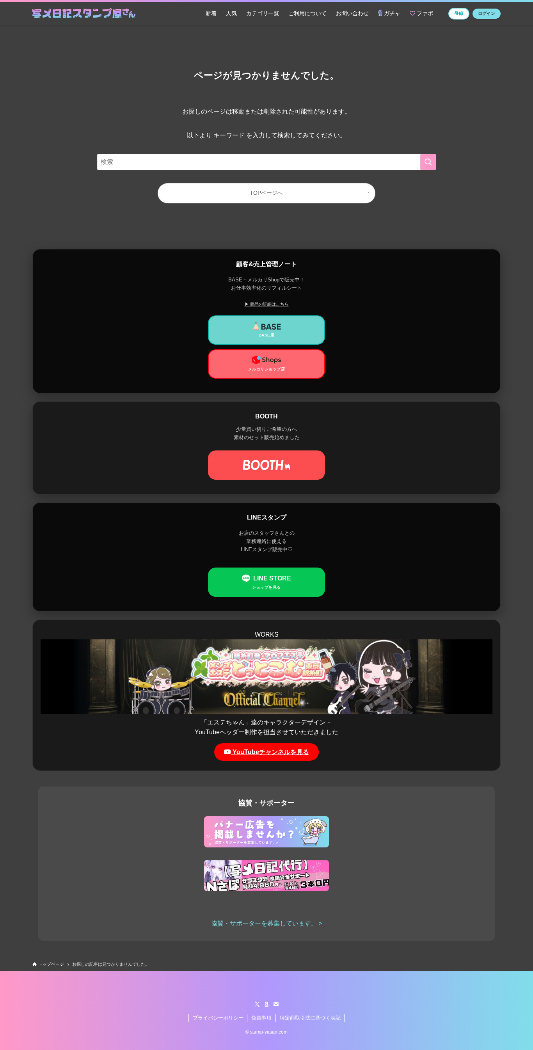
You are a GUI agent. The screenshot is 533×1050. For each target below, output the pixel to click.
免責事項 (261, 1018)
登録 (459, 13)
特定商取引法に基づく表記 (310, 1018)
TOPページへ (266, 193)
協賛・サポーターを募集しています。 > (266, 923)
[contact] (275, 1004)
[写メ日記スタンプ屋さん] (83, 13)
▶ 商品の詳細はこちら (267, 304)
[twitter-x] (257, 1004)
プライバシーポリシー (218, 1018)
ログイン (486, 13)
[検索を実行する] (428, 162)
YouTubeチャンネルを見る (270, 752)
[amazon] (266, 1004)
